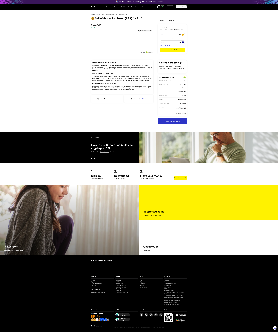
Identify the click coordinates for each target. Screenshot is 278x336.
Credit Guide (167, 299)
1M (145, 30)
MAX (150, 30)
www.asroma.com (112, 99)
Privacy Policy (167, 282)
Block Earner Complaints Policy (171, 304)
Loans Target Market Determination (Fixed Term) (175, 295)
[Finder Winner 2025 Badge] (101, 319)
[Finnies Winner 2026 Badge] (108, 319)
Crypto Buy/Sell (119, 283)
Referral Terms (167, 285)
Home (92, 14)
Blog (141, 282)
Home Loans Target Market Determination (174, 297)
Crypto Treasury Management (122, 292)
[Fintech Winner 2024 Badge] (92, 319)
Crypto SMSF (118, 290)
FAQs (141, 280)
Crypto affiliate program (97, 283)
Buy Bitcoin (118, 280)
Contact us (93, 285)
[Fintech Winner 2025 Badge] (99, 319)
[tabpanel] (172, 39)
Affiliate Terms (167, 287)
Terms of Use (167, 280)
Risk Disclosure (167, 288)
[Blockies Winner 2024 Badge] (97, 319)
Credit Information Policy (170, 283)
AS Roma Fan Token (109, 14)
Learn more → (169, 70)
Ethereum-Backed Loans (121, 288)
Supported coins (99, 14)
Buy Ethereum (118, 282)
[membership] (97, 313)
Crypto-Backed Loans (120, 285)
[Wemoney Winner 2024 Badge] (94, 319)
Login (170, 6)
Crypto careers (94, 282)
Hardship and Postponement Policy (172, 300)
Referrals (142, 285)
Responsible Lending (169, 290)
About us (93, 280)
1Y (147, 30)
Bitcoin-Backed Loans (120, 287)
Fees (141, 288)
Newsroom (142, 283)
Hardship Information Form (170, 302)
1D (139, 30)
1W (142, 30)
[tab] (162, 20)
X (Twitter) (145, 99)
